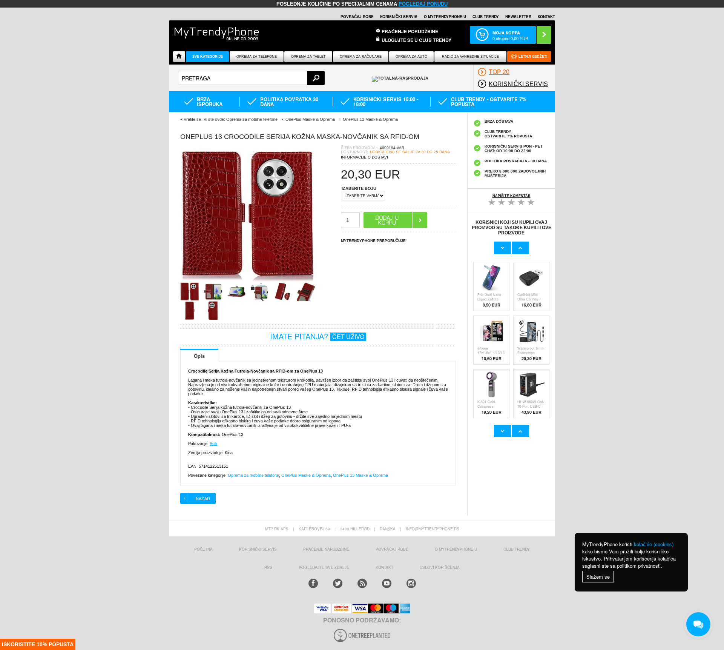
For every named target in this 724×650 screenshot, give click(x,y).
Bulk (214, 443)
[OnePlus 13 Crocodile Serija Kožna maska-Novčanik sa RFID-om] (248, 279)
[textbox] (251, 78)
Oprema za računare (361, 57)
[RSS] (362, 583)
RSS (268, 567)
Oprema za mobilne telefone (253, 475)
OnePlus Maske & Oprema (306, 475)
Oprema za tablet (308, 57)
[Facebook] (313, 583)
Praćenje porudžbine (410, 31)
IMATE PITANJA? (317, 336)
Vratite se (192, 119)
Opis (199, 355)
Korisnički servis (398, 16)
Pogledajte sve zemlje (324, 567)
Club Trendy (485, 16)
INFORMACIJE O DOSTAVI (364, 157)
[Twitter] (337, 583)
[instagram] (411, 583)
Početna (203, 549)
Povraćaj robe (357, 16)
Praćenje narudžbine (326, 549)
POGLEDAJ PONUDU (423, 4)
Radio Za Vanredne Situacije (470, 57)
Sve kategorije (207, 57)
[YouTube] (386, 583)
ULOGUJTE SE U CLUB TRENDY (416, 40)
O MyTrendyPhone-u (445, 16)
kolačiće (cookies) (653, 544)
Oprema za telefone (256, 57)
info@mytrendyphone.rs (432, 528)
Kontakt (546, 16)
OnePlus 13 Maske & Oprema (360, 475)
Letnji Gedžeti (533, 57)
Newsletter (518, 16)
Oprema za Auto (411, 57)
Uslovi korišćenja (440, 567)
